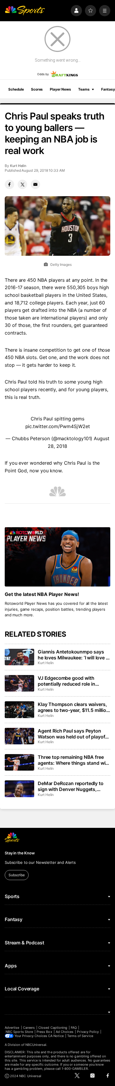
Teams (83, 89)
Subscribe (17, 875)
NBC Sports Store (19, 1032)
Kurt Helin (18, 165)
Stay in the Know (20, 853)
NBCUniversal (36, 1045)
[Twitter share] (22, 184)
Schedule (16, 89)
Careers (29, 1028)
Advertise (12, 1028)
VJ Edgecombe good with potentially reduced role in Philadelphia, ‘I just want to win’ (72, 681)
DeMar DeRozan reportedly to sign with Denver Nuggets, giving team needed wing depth (72, 786)
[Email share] (35, 184)
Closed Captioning (52, 1028)
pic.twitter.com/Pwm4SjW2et (57, 426)
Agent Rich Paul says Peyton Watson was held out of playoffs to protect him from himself (73, 734)
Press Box (44, 1032)
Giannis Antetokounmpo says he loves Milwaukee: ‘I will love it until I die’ (73, 655)
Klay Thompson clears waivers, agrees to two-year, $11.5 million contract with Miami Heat (73, 707)
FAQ (74, 1028)
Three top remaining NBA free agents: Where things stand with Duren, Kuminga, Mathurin (74, 760)
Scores (37, 89)
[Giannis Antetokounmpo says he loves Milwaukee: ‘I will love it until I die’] (19, 657)
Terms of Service (80, 1036)
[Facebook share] (9, 184)
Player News (60, 89)
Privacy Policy (88, 1032)
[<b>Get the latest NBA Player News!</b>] (57, 557)
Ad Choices (65, 1032)
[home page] (25, 10)
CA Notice (56, 1036)
